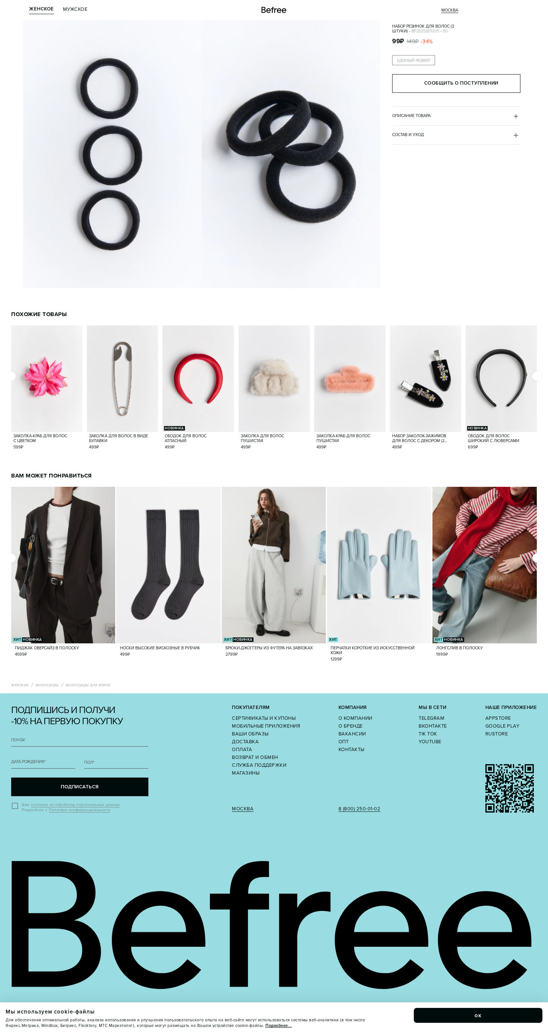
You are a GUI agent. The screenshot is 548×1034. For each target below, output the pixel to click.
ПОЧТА (18, 740)
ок (478, 1015)
